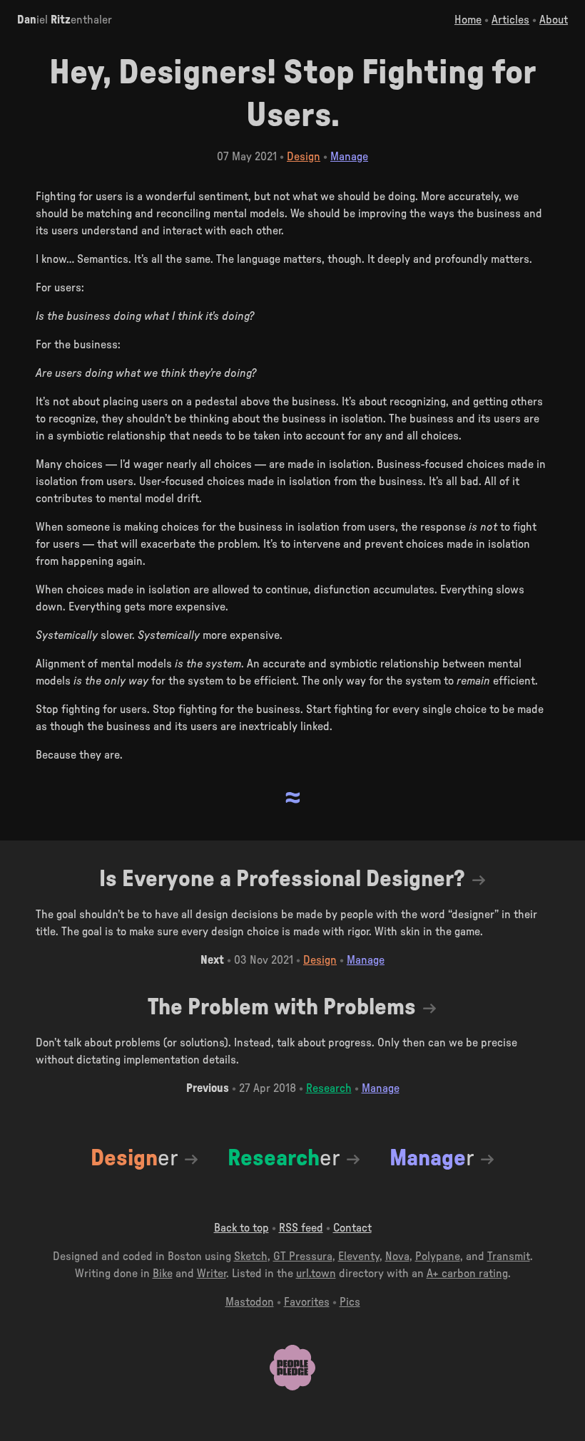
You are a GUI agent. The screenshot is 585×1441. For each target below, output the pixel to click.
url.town (316, 1273)
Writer (211, 1273)
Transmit (508, 1256)
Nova (397, 1256)
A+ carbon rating (467, 1273)
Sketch (251, 1256)
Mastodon (249, 1302)
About (553, 20)
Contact (352, 1228)
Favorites (307, 1302)
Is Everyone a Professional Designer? (282, 879)
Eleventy (359, 1256)
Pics (350, 1302)
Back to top (241, 1228)
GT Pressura (302, 1256)
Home (468, 20)
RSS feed (301, 1228)
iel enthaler (64, 20)
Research (329, 1088)
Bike (163, 1273)
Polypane (437, 1256)
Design (303, 156)
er (134, 1158)
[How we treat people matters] (292, 1387)
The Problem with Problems (282, 1007)
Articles (510, 20)
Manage (349, 156)
